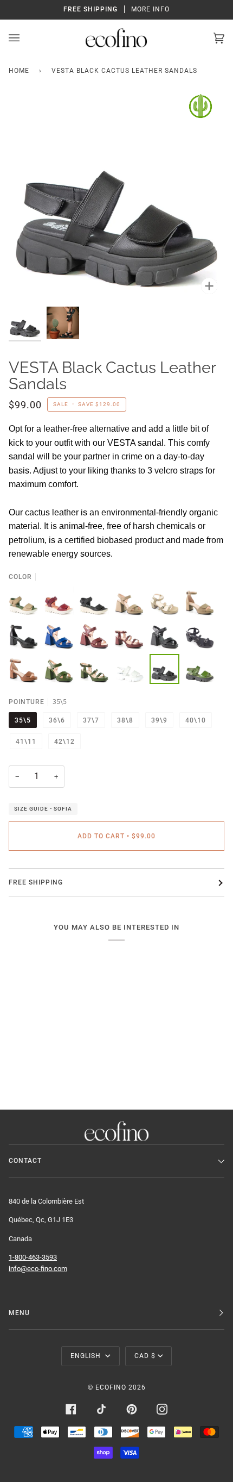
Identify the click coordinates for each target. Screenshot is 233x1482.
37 (129, 602)
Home (19, 70)
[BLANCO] (129, 669)
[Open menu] (25, 38)
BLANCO (129, 669)
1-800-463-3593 (33, 1257)
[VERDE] (200, 669)
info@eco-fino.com (38, 1269)
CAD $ (145, 1356)
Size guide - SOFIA (43, 809)
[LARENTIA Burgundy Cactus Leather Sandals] (59, 602)
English (86, 1356)
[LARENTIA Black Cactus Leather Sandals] (94, 602)
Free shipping (36, 882)
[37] (129, 602)
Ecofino (110, 1387)
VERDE (200, 669)
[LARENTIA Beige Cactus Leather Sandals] (23, 602)
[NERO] (164, 669)
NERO (164, 669)
